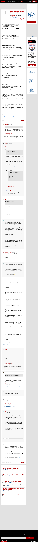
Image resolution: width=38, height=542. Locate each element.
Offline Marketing (31, 81)
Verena (30, 16)
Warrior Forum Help (31, 91)
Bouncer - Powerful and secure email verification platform (31, 54)
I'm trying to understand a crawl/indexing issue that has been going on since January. (13, 495)
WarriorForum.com (31, 18)
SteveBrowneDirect (6, 368)
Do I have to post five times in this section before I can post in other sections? (13, 489)
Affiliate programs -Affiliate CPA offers (9, 406)
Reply (23, 120)
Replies (4, 472)
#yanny (14, 116)
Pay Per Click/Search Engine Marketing (31, 77)
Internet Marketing (11, 475)
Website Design (31, 87)
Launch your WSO (32, 22)
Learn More (32, 65)
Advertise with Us (22, 8)
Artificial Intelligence (31, 74)
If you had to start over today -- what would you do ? (13, 474)
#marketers (7, 116)
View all (35, 69)
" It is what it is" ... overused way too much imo (12, 481)
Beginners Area (11, 490)
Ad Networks (30, 75)
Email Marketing (31, 78)
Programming (30, 86)
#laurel (4, 116)
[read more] (22, 471)
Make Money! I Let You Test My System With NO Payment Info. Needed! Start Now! (13, 387)
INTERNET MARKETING (13, 17)
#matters (11, 116)
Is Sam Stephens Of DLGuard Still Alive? (11, 468)
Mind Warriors (30, 85)
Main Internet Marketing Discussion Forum (32, 73)
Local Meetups (31, 90)
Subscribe (19, 17)
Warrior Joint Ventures (32, 88)
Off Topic (14, 469)
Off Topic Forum (31, 89)
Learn (19, 1)
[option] (32, 53)
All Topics (30, 71)
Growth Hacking (31, 79)
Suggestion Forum (31, 92)
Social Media (30, 80)
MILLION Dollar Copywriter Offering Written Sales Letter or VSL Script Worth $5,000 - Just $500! (14, 166)
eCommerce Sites (31, 83)
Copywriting (30, 82)
